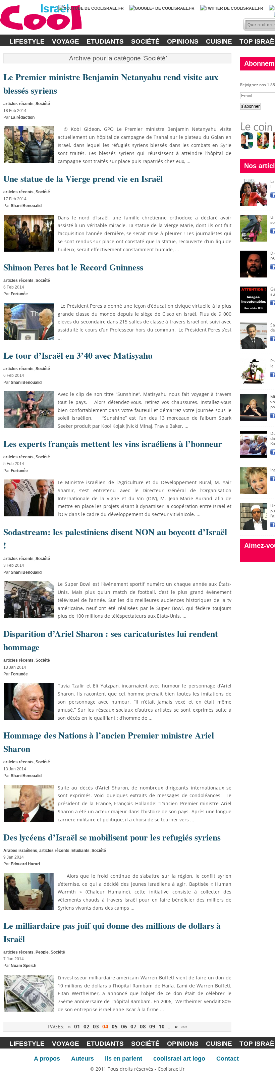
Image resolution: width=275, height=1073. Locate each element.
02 (87, 1026)
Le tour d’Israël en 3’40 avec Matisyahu (78, 355)
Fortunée (19, 294)
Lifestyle (27, 41)
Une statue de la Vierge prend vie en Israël (83, 178)
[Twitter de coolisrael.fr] (231, 8)
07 (133, 1026)
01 (77, 1026)
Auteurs (82, 1058)
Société (145, 41)
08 (143, 1026)
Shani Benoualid (26, 205)
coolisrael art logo (179, 1058)
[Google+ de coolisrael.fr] (162, 8)
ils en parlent (123, 1058)
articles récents (18, 103)
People (42, 952)
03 (96, 1026)
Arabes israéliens (20, 850)
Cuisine (219, 41)
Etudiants (105, 41)
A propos (47, 1058)
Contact (227, 1058)
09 (152, 1026)
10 (162, 1026)
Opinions (183, 41)
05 (115, 1026)
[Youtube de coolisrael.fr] (91, 8)
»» (184, 1026)
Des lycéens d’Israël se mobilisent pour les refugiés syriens (112, 837)
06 (124, 1026)
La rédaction (23, 117)
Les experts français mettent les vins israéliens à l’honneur (112, 443)
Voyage (65, 41)
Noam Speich (23, 965)
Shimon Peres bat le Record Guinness (73, 267)
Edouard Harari (25, 864)
